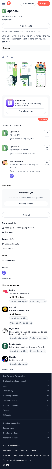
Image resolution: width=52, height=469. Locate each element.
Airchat (12, 307)
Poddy (12, 290)
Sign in (45, 3)
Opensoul (14, 131)
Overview (7, 48)
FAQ (27, 450)
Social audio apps (18, 301)
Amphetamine (16, 161)
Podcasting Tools (38, 301)
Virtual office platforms (14, 31)
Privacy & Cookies (10, 455)
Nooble (12, 357)
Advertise (37, 455)
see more (6, 41)
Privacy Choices (25, 455)
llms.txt (46, 455)
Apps (15, 450)
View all (26, 215)
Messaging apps (37, 351)
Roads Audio (15, 344)
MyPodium (14, 328)
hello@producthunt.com (21, 460)
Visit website (26, 26)
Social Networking (33, 31)
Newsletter (7, 450)
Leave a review (26, 203)
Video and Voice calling (21, 323)
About (21, 450)
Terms (33, 450)
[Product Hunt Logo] (9, 3)
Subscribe (29, 3)
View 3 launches (8, 249)
